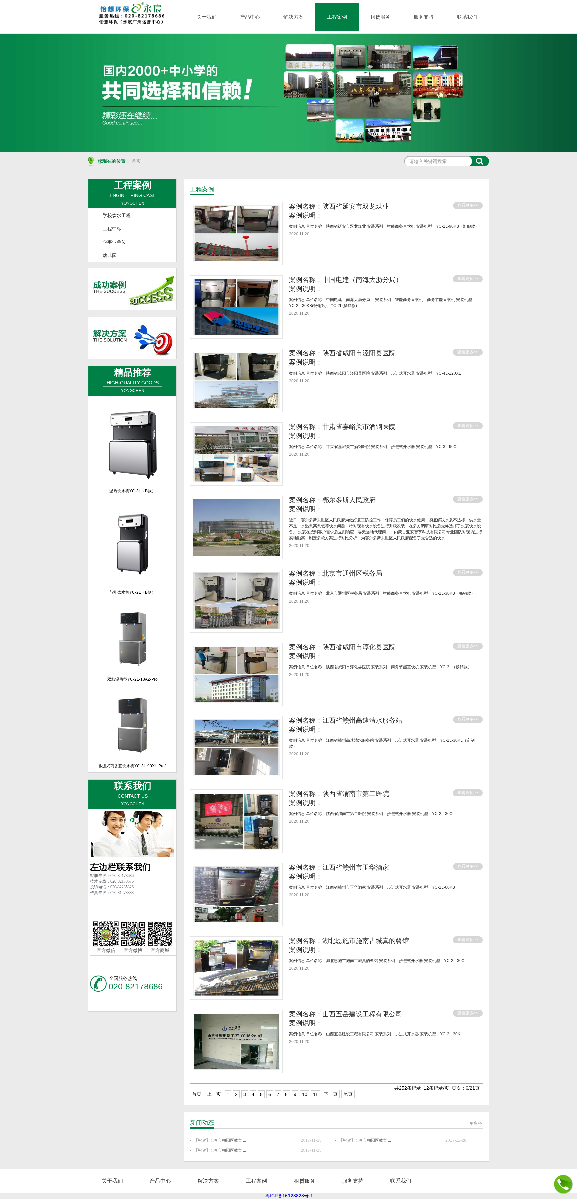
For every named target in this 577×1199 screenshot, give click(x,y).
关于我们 (207, 17)
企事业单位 (114, 242)
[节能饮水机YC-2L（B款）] (132, 583)
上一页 (214, 1094)
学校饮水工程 (117, 215)
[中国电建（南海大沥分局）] (236, 333)
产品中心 (250, 17)
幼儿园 (110, 255)
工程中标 (112, 228)
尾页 (348, 1094)
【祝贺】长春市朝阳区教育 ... (220, 1140)
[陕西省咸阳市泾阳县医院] (236, 407)
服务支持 (424, 17)
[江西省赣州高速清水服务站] (236, 774)
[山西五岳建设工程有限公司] (236, 1068)
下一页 (331, 1094)
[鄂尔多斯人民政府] (236, 554)
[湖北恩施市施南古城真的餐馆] (236, 994)
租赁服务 (380, 17)
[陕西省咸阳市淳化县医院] (236, 701)
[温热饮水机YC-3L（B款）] (132, 482)
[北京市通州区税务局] (236, 627)
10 (304, 1094)
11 (315, 1094)
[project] (288, 93)
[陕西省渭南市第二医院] (236, 848)
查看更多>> (467, 205)
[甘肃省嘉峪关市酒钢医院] (236, 480)
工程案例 (337, 17)
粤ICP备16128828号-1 (288, 1195)
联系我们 (467, 17)
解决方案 (293, 17)
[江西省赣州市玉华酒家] (236, 921)
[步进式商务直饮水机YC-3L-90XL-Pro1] (132, 757)
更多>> (476, 1123)
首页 (136, 161)
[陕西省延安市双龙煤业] (236, 260)
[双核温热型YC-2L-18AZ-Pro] (132, 670)
